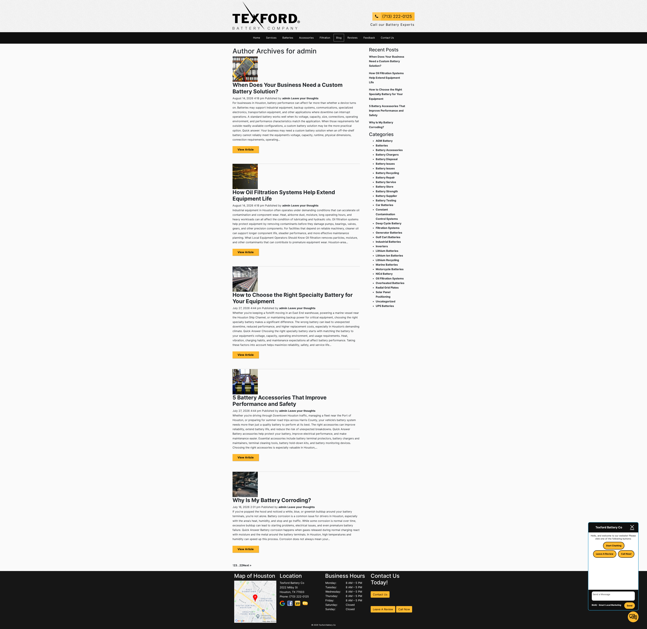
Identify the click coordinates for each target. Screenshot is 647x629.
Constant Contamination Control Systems (387, 214)
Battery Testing (386, 200)
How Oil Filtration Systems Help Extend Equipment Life (284, 195)
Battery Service (386, 182)
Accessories (306, 37)
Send (629, 605)
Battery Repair (385, 177)
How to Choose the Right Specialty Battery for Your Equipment (293, 298)
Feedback (369, 37)
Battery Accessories (389, 150)
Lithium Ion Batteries (389, 255)
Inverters (382, 246)
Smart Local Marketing (610, 605)
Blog (339, 37)
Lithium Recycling (387, 260)
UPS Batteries (385, 306)
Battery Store (384, 186)
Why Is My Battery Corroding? (272, 500)
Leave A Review (383, 609)
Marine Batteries (387, 264)
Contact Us (387, 37)
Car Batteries (384, 205)
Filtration (325, 37)
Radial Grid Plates (387, 287)
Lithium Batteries (387, 250)
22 (241, 565)
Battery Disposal (386, 159)
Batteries (287, 37)
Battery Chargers (387, 154)
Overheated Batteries (390, 283)
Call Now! (626, 553)
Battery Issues (385, 163)
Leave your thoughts (304, 98)
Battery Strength (387, 191)
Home (256, 37)
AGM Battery (384, 140)
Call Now (404, 609)
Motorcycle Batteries (390, 269)
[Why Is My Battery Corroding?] (245, 484)
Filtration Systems (387, 228)
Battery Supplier (386, 196)
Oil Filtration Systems (390, 278)
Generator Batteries (389, 232)
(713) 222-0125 (396, 16)
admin (286, 98)
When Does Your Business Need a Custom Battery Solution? (288, 88)
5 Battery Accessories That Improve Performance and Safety (280, 400)
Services (271, 37)
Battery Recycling (387, 173)
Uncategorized (385, 301)
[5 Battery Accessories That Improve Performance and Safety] (245, 381)
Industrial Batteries (388, 241)
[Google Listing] (255, 601)
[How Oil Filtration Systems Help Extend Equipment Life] (245, 176)
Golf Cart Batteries (388, 237)
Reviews (352, 37)
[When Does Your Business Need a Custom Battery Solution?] (245, 69)
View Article (246, 149)
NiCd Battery (384, 273)
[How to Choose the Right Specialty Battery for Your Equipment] (245, 278)
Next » (247, 565)
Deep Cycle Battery (388, 223)
